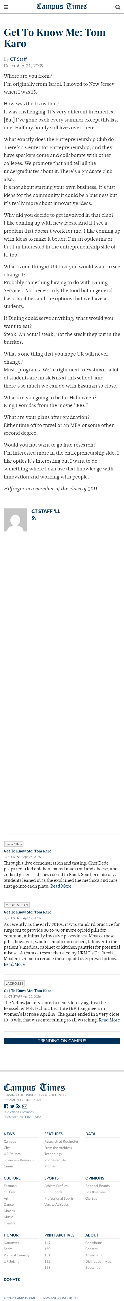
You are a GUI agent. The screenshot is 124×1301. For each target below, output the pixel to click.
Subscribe (92, 1267)
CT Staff (18, 59)
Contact (91, 1249)
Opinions (94, 1178)
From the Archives (58, 1148)
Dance (9, 1204)
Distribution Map (98, 1261)
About (92, 1235)
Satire (8, 1249)
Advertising (93, 1255)
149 (47, 1243)
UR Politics (12, 1154)
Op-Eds (91, 1198)
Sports (51, 1178)
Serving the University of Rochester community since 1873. (35, 1098)
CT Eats (9, 1192)
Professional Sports (59, 1198)
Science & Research (19, 1160)
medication (16, 905)
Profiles (50, 1166)
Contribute (93, 1243)
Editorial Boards (97, 1186)
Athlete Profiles (55, 1186)
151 (47, 1255)
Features (53, 1134)
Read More (61, 886)
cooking (13, 844)
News (9, 1134)
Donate (12, 1280)
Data (90, 1134)
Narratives (11, 1243)
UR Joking (11, 1261)
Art (6, 1198)
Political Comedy (16, 1255)
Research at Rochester (61, 1141)
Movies (9, 1211)
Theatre (9, 1223)
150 (47, 1249)
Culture (12, 1178)
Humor (11, 1235)
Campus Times (62, 6)
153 (47, 1267)
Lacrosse (14, 983)
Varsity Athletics (56, 1204)
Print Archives (59, 1235)
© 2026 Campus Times (20, 1298)
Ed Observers (95, 1192)
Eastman (10, 1186)
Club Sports (53, 1192)
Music (8, 1217)
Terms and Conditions (59, 1298)
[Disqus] (62, 611)
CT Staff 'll (45, 511)
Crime (8, 1166)
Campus (10, 1141)
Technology (53, 1154)
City (7, 1148)
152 (47, 1261)
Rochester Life (55, 1160)
